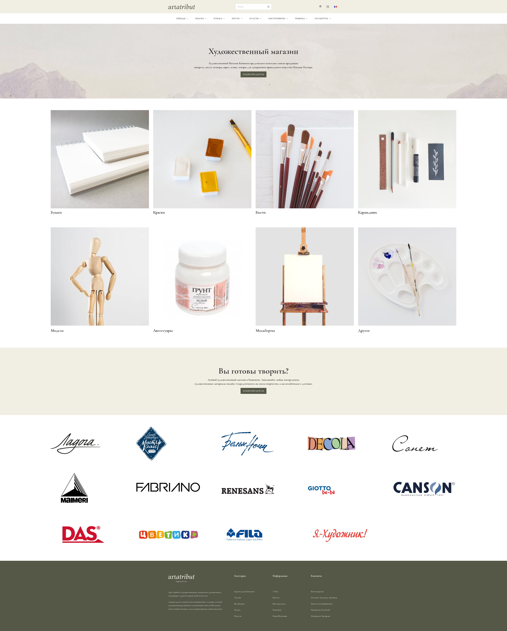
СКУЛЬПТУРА (321, 18)
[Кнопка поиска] (268, 7)
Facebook (326, 610)
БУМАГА (218, 18)
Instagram (326, 616)
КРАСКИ (199, 18)
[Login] (320, 6)
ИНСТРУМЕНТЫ (276, 18)
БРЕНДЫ (181, 18)
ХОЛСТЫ (254, 18)
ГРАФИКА (300, 18)
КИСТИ (236, 18)
